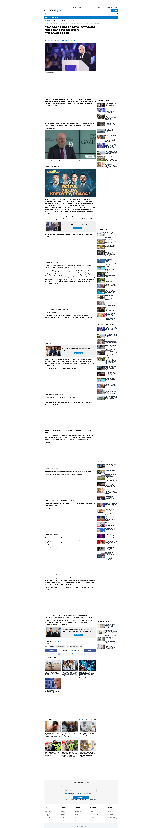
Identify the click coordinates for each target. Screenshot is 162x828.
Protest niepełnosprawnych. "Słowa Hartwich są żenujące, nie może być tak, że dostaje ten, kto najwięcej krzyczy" (69, 674)
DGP (94, 7)
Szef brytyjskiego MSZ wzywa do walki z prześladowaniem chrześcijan (52, 673)
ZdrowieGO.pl (101, 7)
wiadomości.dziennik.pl (54, 23)
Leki (90, 812)
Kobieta (76, 809)
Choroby (91, 815)
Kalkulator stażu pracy (111, 812)
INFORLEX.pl (87, 7)
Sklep (116, 7)
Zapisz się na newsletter (69, 40)
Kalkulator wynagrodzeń (112, 818)
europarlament (74, 646)
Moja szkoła (77, 814)
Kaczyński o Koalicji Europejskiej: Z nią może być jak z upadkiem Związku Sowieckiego (52, 692)
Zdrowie (62, 817)
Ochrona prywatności (84, 824)
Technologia (63, 811)
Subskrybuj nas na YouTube (54, 40)
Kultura (76, 820)
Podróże (62, 818)
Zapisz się (81, 797)
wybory (52, 646)
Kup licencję (59, 641)
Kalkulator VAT (110, 814)
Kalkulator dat (109, 809)
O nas (52, 824)
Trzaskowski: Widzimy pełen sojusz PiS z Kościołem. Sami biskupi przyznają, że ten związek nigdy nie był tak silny (77, 630)
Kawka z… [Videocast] (69, 20)
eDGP (46, 812)
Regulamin (73, 824)
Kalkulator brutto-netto (111, 817)
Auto (62, 809)
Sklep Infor (47, 818)
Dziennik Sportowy (79, 20)
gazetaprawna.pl (110, 7)
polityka (61, 23)
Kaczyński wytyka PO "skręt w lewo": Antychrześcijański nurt (77, 224)
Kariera (66, 824)
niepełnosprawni (60, 646)
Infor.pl (46, 809)
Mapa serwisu (95, 824)
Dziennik (46, 23)
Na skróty (47, 807)
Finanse (91, 811)
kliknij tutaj (88, 802)
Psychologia (92, 817)
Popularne (81, 719)
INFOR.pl (74, 7)
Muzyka (76, 818)
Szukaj (115, 10)
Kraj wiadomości (91, 719)
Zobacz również (77, 228)
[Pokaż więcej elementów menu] (117, 14)
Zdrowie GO (60, 20)
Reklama (59, 824)
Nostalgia (55, 20)
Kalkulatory (109, 807)
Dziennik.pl (63, 807)
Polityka (55, 17)
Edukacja (76, 812)
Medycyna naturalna (94, 814)
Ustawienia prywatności (106, 824)
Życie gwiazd (77, 815)
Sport (62, 815)
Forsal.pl (46, 814)
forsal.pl (80, 7)
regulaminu (81, 793)
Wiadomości (48, 17)
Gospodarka (63, 812)
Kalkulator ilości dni (110, 811)
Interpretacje (47, 817)
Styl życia (91, 818)
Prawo (91, 809)
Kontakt (46, 824)
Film (75, 817)
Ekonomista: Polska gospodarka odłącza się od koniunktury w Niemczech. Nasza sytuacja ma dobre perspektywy (86, 675)
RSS (116, 824)
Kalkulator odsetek (110, 815)
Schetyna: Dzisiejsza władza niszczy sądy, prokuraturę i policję (76, 349)
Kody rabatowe (78, 811)
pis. (67, 646)
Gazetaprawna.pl (48, 811)
